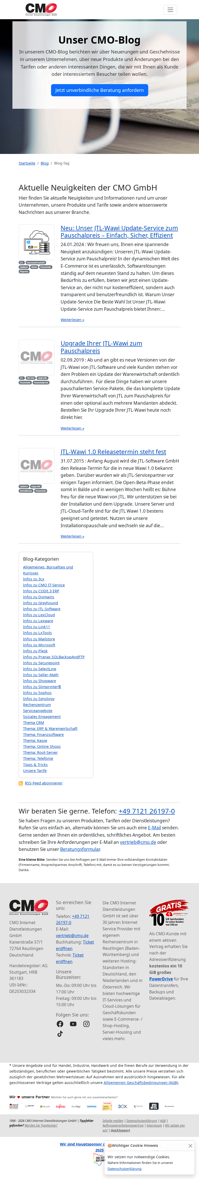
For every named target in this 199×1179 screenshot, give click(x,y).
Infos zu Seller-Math (41, 674)
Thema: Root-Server (40, 752)
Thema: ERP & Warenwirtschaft (50, 728)
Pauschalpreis (41, 382)
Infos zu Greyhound (40, 602)
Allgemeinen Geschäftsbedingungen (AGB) (141, 1082)
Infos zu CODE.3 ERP (41, 590)
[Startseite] (41, 9)
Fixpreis (24, 271)
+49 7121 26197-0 (147, 811)
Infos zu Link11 (36, 626)
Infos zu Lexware (38, 620)
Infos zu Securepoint (41, 662)
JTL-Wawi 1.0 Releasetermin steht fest (113, 452)
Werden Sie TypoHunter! (41, 1125)
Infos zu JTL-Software (41, 608)
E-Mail (154, 828)
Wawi (34, 267)
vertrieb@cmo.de (138, 842)
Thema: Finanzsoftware (43, 734)
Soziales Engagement (42, 716)
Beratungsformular (80, 849)
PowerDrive (161, 979)
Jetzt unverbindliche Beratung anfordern (99, 90)
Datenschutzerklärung (124, 1169)
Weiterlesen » (72, 319)
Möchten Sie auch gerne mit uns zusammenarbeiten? (84, 1097)
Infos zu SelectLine (39, 668)
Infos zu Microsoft (39, 644)
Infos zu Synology (38, 698)
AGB (163, 1121)
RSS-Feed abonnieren (43, 783)
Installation (26, 490)
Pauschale (45, 267)
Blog (45, 163)
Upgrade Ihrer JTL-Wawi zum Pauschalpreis (101, 347)
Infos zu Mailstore (39, 638)
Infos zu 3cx (33, 579)
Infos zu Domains (38, 596)
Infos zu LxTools (37, 632)
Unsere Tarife (35, 770)
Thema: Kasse (35, 740)
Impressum (154, 1125)
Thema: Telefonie (38, 758)
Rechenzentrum (37, 704)
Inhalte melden (113, 1121)
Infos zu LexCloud (39, 614)
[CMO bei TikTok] (60, 1034)
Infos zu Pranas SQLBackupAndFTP (54, 656)
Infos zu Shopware (39, 680)
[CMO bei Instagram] (86, 1024)
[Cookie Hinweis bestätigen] (190, 1145)
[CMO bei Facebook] (60, 1024)
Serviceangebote (37, 710)
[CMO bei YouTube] (73, 1024)
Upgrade (42, 377)
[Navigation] (170, 10)
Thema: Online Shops (42, 746)
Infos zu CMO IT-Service (44, 584)
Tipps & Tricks (35, 764)
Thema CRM (33, 722)
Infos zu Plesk (35, 650)
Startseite (27, 163)
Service (30, 377)
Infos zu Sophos (37, 692)
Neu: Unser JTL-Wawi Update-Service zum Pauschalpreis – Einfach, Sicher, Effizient (119, 231)
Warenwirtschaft (36, 262)
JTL (21, 262)
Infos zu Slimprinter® (42, 686)
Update (24, 267)
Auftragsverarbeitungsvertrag (123, 1125)
